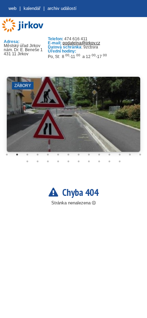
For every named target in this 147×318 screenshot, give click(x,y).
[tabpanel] (73, 117)
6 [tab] (58, 154)
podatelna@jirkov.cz (81, 43)
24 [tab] (119, 161)
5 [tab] (47, 154)
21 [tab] (88, 161)
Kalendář (32, 8)
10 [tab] (99, 154)
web (12, 8)
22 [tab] (99, 161)
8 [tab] (78, 154)
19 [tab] (68, 161)
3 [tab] (27, 154)
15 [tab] (27, 161)
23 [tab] (109, 161)
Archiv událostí (62, 8)
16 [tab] (37, 161)
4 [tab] (37, 154)
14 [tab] (140, 154)
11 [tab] (109, 154)
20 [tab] (78, 161)
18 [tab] (58, 161)
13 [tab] (129, 154)
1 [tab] (6, 154)
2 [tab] (17, 154)
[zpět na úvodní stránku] (22, 25)
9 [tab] (88, 154)
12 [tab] (119, 154)
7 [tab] (68, 154)
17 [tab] (47, 161)
